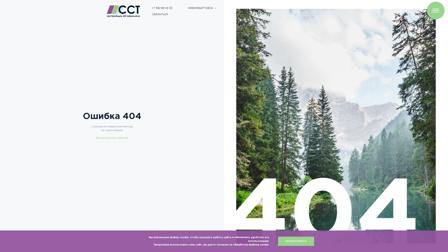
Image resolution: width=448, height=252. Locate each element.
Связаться (160, 14)
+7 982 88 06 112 (162, 8)
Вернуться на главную (112, 138)
